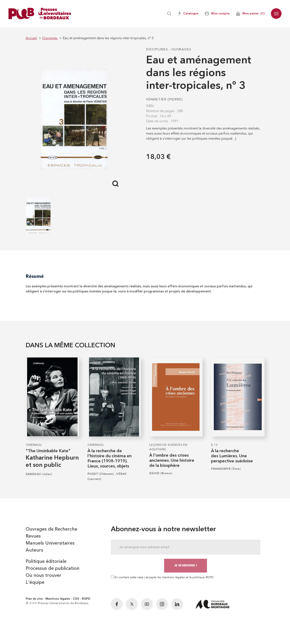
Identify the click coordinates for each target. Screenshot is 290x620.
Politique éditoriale (46, 561)
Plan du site (34, 598)
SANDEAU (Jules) (39, 474)
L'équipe (35, 582)
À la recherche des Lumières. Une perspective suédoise (232, 456)
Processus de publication (52, 568)
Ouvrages (181, 49)
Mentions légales (57, 598)
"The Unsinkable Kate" (48, 451)
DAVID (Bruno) (160, 473)
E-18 (214, 444)
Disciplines (157, 49)
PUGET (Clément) (100, 474)
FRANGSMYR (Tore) (226, 469)
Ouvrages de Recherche (51, 529)
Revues (33, 536)
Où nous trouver (43, 575)
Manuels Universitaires (50, 543)
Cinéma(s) (34, 444)
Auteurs (34, 550)
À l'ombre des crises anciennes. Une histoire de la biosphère (171, 460)
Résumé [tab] (35, 276)
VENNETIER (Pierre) (164, 99)
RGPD (86, 598)
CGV (76, 598)
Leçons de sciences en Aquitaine (168, 447)
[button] (276, 13)
